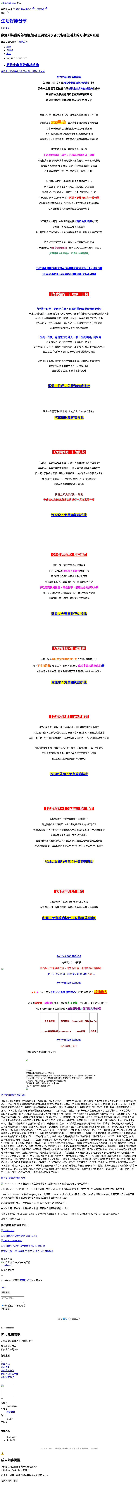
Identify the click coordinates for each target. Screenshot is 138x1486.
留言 (29, 1280)
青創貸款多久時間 (9, 1374)
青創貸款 (5, 1367)
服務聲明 (94, 1448)
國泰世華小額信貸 (36, 71)
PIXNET (49, 1448)
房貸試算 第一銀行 (10, 1251)
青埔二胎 (5, 1364)
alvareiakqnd (6, 1265)
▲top (3, 1287)
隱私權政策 (84, 1448)
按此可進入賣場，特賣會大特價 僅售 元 (71, 974)
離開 (15, 1481)
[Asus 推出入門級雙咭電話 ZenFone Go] (7, 1230)
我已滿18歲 (6, 1481)
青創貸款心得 (7, 1370)
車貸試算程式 (25, 1251)
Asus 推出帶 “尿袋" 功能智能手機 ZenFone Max (23, 1246)
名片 (8, 53)
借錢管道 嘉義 (20, 71)
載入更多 (5, 1292)
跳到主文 (5, 28)
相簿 (8, 47)
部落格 (9, 50)
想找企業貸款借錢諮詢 (22, 65)
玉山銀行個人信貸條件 (42, 1251)
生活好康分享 (14, 20)
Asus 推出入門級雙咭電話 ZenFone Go (19, 1236)
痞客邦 (23, 1280)
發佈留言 (5, 1309)
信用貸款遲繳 (7, 71)
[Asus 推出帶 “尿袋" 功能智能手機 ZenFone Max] (11, 1240)
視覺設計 (23, 42)
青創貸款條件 (7, 1377)
